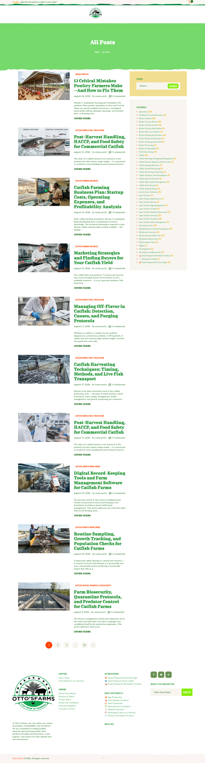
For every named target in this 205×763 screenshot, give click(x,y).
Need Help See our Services (71, 681)
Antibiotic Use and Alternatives (151, 115)
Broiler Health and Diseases (150, 138)
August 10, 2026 (82, 493)
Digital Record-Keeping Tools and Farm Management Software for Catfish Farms (99, 480)
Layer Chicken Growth (147, 209)
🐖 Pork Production (114, 703)
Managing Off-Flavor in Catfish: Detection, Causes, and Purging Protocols (99, 313)
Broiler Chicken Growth (148, 125)
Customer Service (67, 709)
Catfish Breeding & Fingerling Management (156, 159)
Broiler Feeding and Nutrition (150, 135)
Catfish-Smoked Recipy (148, 189)
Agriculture (143, 112)
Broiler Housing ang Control (150, 142)
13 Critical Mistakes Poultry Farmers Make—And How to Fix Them (98, 85)
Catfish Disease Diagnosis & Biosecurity (93, 585)
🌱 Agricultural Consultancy (118, 706)
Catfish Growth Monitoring (87, 466)
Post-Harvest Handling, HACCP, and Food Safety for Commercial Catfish (99, 141)
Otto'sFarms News (146, 225)
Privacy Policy (65, 699)
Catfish (141, 155)
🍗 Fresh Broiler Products (117, 700)
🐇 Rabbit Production (114, 709)
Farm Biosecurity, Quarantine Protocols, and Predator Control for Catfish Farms (98, 599)
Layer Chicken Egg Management (151, 205)
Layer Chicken (144, 195)
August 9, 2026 (81, 612)
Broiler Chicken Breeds (148, 122)
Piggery (142, 246)
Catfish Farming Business (86, 180)
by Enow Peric (100, 96)
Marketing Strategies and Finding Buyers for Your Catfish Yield (98, 257)
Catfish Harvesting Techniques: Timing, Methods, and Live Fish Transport (98, 371)
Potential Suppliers (67, 705)
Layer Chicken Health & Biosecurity (153, 212)
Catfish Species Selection (149, 179)
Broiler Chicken (145, 118)
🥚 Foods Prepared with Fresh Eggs (153, 262)
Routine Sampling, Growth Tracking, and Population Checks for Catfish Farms (97, 541)
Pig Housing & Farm (147, 242)
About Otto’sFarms (67, 693)
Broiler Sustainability (147, 149)
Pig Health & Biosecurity (148, 239)
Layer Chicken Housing (148, 215)
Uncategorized (82, 74)
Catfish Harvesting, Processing (89, 130)
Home (97, 52)
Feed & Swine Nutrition (148, 192)
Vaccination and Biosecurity (150, 252)
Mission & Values (67, 696)
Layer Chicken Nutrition (148, 219)
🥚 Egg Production (113, 697)
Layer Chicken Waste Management (152, 222)
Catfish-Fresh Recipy (147, 185)
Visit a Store (64, 678)
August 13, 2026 (82, 152)
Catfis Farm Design (146, 152)
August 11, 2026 (82, 326)
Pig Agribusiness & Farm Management (154, 229)
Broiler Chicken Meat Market (150, 128)
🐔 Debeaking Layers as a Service (120, 712)
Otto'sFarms (18, 758)
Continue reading (82, 118)
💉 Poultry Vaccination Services (119, 715)
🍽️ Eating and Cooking (148, 259)
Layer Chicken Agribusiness (150, 199)
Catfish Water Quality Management (152, 182)
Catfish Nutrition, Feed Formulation (153, 175)
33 (85, 645)
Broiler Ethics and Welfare (149, 132)
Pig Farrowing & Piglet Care (150, 236)
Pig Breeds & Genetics (148, 232)
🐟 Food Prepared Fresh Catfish (119, 681)
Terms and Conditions (69, 702)
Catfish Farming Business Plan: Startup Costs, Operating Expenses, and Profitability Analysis (98, 197)
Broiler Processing (146, 145)
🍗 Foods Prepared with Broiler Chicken (155, 256)
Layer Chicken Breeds (147, 202)
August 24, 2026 (82, 96)
